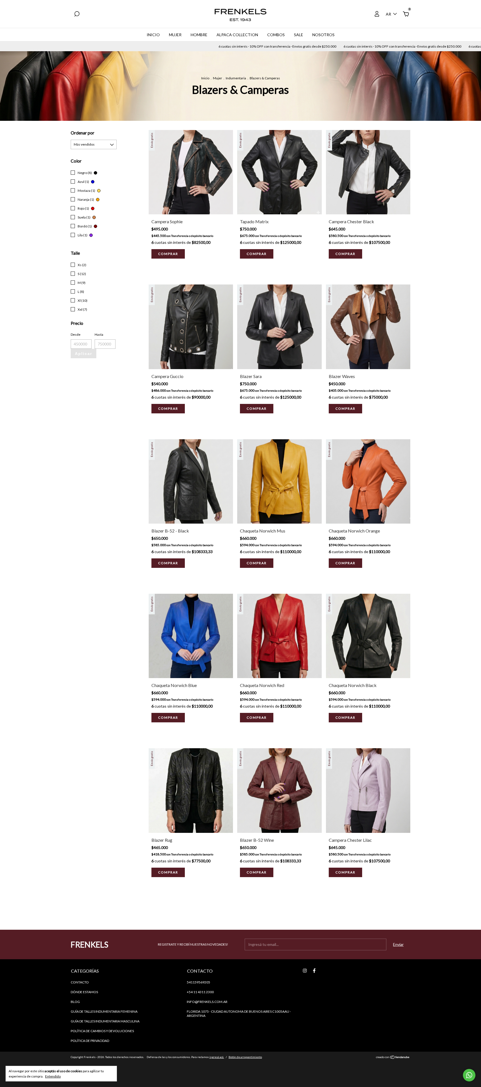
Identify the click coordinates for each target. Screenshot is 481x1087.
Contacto (80, 982)
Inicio (153, 34)
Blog (75, 1002)
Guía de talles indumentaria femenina (104, 1011)
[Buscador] (77, 14)
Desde (75, 334)
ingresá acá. (216, 1057)
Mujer (175, 34)
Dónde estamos (84, 992)
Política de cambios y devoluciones (102, 1031)
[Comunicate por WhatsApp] (469, 1075)
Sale (298, 34)
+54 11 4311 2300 (200, 992)
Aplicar (83, 353)
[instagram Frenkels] (305, 970)
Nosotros (323, 34)
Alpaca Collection (237, 34)
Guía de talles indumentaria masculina (105, 1021)
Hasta (99, 334)
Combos (276, 34)
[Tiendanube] (393, 1057)
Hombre (199, 34)
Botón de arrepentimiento (245, 1057)
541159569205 (198, 982)
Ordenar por (82, 132)
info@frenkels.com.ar (207, 1002)
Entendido (53, 1076)
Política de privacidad (90, 1041)
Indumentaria (236, 78)
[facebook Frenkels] (314, 970)
